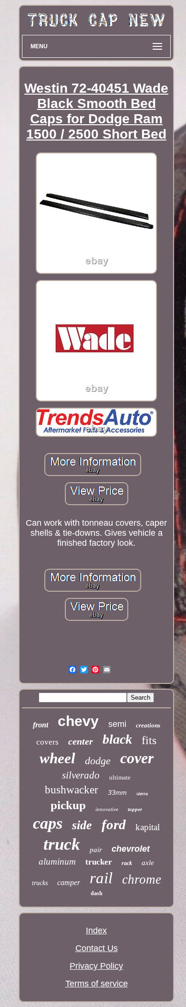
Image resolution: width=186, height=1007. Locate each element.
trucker (98, 861)
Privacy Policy (96, 966)
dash (97, 893)
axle (148, 862)
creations (148, 725)
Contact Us (96, 948)
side (82, 825)
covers (47, 742)
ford (114, 824)
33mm (117, 792)
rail (101, 878)
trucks (40, 883)
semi (117, 724)
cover (137, 758)
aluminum (57, 861)
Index (96, 930)
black (117, 739)
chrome (141, 879)
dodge (98, 761)
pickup (68, 805)
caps (47, 823)
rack (127, 863)
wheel (57, 758)
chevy (78, 721)
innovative (106, 809)
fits (149, 740)
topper (135, 809)
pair (96, 850)
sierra (142, 793)
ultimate (120, 777)
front (40, 725)
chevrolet (131, 849)
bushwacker (71, 790)
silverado (81, 775)
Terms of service (96, 983)
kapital (147, 827)
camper (68, 882)
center (80, 741)
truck (61, 844)
